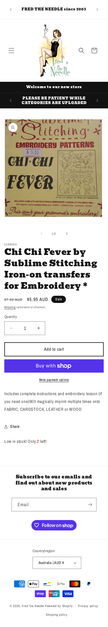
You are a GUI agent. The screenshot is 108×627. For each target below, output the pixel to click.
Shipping (10, 307)
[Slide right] (66, 233)
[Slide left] (41, 233)
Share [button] (15, 426)
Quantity (10, 316)
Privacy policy (88, 606)
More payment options (54, 380)
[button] (11, 50)
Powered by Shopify (59, 606)
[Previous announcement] (10, 9)
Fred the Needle (33, 606)
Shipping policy (57, 615)
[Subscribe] (90, 504)
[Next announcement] (97, 9)
